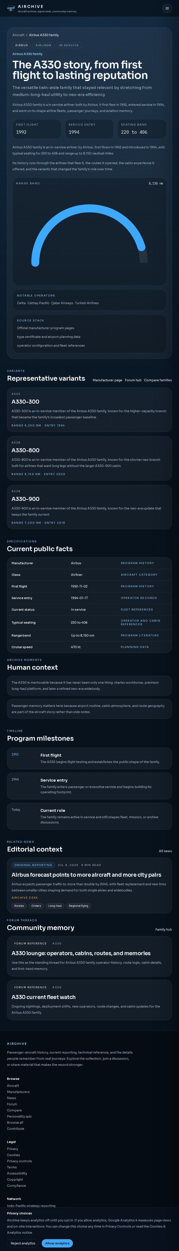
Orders (36, 905)
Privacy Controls (118, 1226)
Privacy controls (19, 1161)
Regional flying (78, 905)
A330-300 (25, 402)
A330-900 (26, 499)
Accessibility (17, 1173)
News (11, 1098)
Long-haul (55, 905)
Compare (14, 1110)
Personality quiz (19, 1116)
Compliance (16, 1186)
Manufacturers (18, 1092)
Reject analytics (23, 1243)
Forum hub (133, 380)
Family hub (163, 930)
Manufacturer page (107, 380)
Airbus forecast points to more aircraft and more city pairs (86, 875)
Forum (12, 1104)
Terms (12, 1167)
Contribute (15, 1129)
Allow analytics (57, 1243)
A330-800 (26, 450)
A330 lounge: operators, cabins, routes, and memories (81, 953)
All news (165, 851)
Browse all (15, 1123)
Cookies (13, 1155)
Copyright (15, 1180)
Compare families (158, 380)
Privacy (12, 1149)
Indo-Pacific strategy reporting (31, 1206)
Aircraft (18, 35)
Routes (19, 905)
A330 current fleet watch (44, 997)
